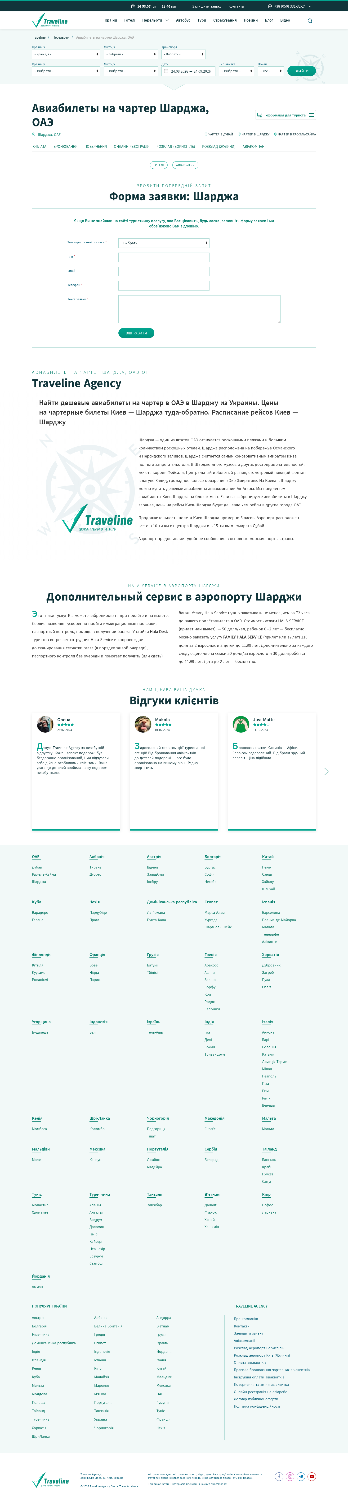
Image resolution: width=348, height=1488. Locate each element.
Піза (265, 1083)
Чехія (160, 1427)
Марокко (101, 1385)
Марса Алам (215, 912)
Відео (285, 20)
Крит (209, 994)
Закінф (210, 979)
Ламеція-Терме (274, 1061)
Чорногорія (104, 1427)
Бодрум (95, 1219)
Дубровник (271, 965)
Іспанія (100, 1360)
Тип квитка (227, 64)
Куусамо (38, 972)
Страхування (225, 20)
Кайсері (95, 1241)
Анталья (96, 1212)
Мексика (163, 1385)
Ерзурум (96, 1256)
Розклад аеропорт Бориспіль (259, 1347)
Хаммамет (40, 1212)
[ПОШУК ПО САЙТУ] (310, 20)
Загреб (268, 972)
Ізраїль (162, 1342)
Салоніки (212, 1009)
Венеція (268, 1105)
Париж (95, 979)
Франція (163, 1419)
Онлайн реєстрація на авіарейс (260, 1391)
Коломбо (97, 1128)
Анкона (268, 1032)
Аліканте (269, 941)
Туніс (160, 1410)
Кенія (36, 1368)
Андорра (163, 1317)
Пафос (267, 1204)
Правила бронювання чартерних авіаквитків (272, 1369)
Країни (111, 20)
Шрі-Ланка (41, 1436)
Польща (38, 1402)
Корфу (210, 986)
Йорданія (164, 1351)
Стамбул (96, 1263)
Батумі (152, 965)
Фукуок (211, 1212)
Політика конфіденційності (257, 1406)
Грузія (161, 1334)
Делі (208, 1039)
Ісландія (39, 1360)
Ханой (210, 1219)
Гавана (37, 919)
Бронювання (65, 146)
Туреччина (40, 1419)
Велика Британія (108, 1326)
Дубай (37, 867)
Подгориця (156, 1128)
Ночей (262, 64)
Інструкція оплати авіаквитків (259, 1377)
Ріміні (267, 1098)
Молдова (39, 1393)
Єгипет (100, 1342)
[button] (155, 20)
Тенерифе (270, 934)
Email (72, 270)
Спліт (266, 986)
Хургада (211, 919)
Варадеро (40, 912)
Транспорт (169, 47)
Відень (152, 867)
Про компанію (246, 1318)
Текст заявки (78, 299)
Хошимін (212, 1226)
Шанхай (268, 889)
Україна (100, 1419)
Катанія (268, 1054)
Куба (36, 1376)
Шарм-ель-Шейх (218, 926)
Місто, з (109, 47)
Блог (269, 20)
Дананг (211, 1204)
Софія (209, 874)
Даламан (96, 1226)
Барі (265, 1039)
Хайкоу (268, 881)
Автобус (183, 20)
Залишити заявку (206, 6)
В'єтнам (162, 1326)
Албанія (100, 1317)
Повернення (96, 146)
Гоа (207, 1032)
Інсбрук (153, 881)
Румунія (162, 1402)
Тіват (151, 1136)
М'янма (100, 1393)
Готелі (129, 20)
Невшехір (97, 1248)
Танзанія (101, 1410)
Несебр (211, 881)
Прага (94, 919)
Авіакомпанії (254, 146)
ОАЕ (57, 134)
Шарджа (45, 134)
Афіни (210, 972)
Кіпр (98, 1368)
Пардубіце (98, 912)
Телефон (75, 285)
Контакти (236, 6)
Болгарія (39, 1326)
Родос (210, 1001)
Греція (99, 1334)
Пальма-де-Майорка (279, 919)
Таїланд (38, 1410)
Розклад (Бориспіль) (175, 146)
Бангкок (269, 1159)
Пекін (266, 867)
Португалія (103, 1402)
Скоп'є (210, 1128)
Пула (266, 979)
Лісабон (153, 1159)
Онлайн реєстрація (131, 146)
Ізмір (93, 1234)
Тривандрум (215, 1054)
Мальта (268, 1128)
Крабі (266, 1167)
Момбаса (39, 1128)
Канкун (95, 1159)
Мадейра (154, 1167)
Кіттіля (37, 965)
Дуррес (95, 874)
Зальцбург (156, 874)
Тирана (95, 867)
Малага (268, 926)
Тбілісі (152, 972)
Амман (37, 1286)
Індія (36, 1351)
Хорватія (39, 1427)
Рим (265, 1090)
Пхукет (267, 1174)
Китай (161, 1368)
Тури (201, 20)
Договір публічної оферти (256, 1398)
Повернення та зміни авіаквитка (261, 1384)
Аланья (95, 1204)
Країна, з (38, 47)
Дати (165, 64)
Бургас (210, 867)
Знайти (302, 71)
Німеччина (40, 1334)
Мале (36, 1159)
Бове (93, 965)
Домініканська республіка (54, 1342)
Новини (251, 20)
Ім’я (71, 256)
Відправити (136, 333)
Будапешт (40, 1032)
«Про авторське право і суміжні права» (227, 1477)
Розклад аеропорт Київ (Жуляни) (262, 1355)
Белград (212, 1159)
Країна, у (38, 64)
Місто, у (109, 64)
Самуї (266, 1181)
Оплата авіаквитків (250, 1362)
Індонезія (102, 1351)
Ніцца (94, 972)
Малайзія (102, 1376)
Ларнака (269, 1212)
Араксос (211, 965)
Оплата (39, 146)
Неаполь (269, 1076)
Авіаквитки (185, 165)
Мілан (267, 1068)
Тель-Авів (155, 1032)
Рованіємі (40, 979)
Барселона (271, 912)
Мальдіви (164, 1376)
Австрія (38, 1317)
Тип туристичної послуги (87, 242)
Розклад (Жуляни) (219, 146)
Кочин (210, 1046)
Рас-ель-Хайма (44, 874)
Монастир (40, 1204)
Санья (267, 874)
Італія (161, 1360)
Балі (93, 1032)
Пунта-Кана (156, 919)
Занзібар (154, 1204)
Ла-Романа (156, 912)
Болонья (269, 1046)
